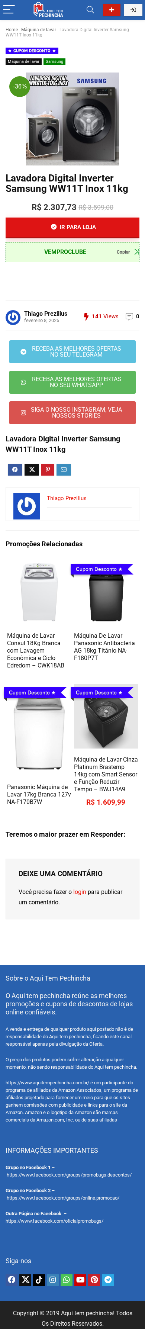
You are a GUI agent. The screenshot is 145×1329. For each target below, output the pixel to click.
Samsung (54, 61)
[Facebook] (11, 1280)
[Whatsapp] (66, 1280)
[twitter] (25, 1280)
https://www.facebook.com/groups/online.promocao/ (63, 1198)
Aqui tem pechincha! (88, 1313)
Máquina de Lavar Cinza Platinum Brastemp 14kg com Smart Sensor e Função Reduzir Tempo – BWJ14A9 (106, 774)
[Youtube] (80, 1280)
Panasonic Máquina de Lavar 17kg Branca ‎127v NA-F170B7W (39, 794)
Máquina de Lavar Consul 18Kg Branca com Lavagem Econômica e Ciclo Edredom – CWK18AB (35, 650)
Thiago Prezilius (45, 313)
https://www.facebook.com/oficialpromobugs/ (54, 1221)
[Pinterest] (94, 1280)
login (79, 891)
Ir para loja (77, 227)
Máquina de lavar (38, 29)
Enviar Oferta (111, 10)
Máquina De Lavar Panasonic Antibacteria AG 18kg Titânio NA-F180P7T (104, 647)
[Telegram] (108, 1280)
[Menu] (9, 10)
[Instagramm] (53, 1280)
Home (12, 29)
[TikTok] (39, 1280)
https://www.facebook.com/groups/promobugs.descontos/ (69, 1175)
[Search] (90, 10)
